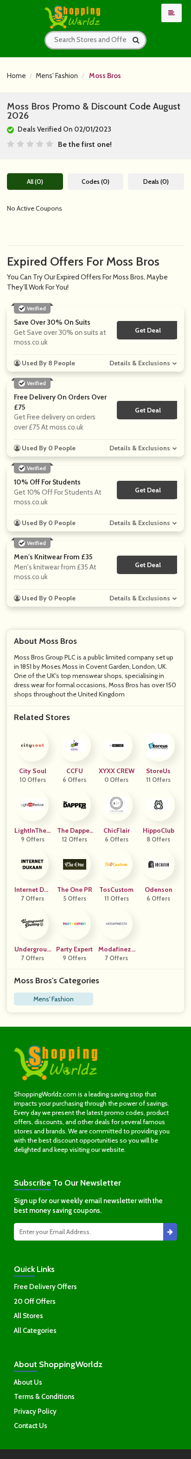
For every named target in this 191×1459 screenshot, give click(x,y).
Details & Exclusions (139, 363)
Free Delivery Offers (45, 1287)
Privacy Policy (35, 1411)
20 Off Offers (35, 1301)
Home (16, 76)
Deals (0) (156, 181)
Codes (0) (95, 181)
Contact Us (30, 1426)
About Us (28, 1382)
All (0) (35, 181)
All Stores (28, 1316)
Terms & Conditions (44, 1396)
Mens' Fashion (57, 76)
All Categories (35, 1330)
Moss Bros (105, 76)
